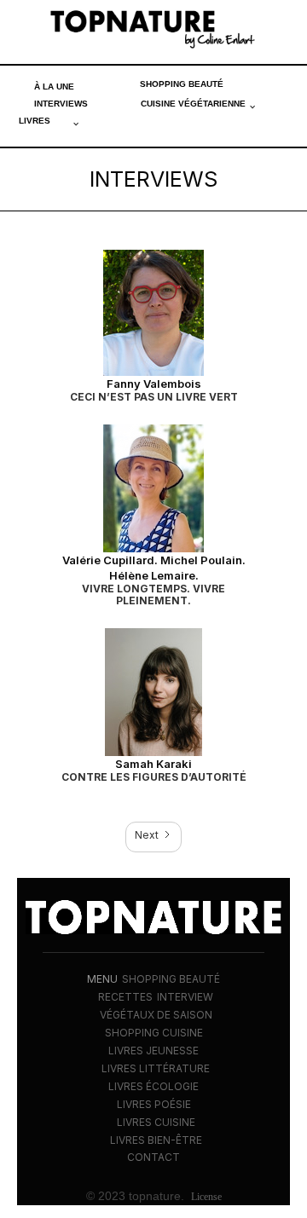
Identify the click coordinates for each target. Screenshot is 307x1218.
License (206, 1197)
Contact (153, 1157)
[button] (198, 104)
